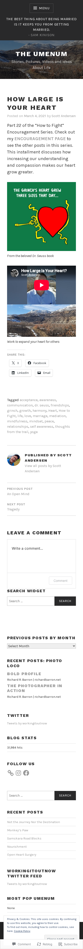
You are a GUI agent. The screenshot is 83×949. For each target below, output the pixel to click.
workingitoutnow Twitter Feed (31, 873)
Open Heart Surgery (21, 855)
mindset (36, 421)
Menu (44, 8)
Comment (61, 580)
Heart (52, 410)
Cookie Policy (22, 931)
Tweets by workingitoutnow (27, 723)
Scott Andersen (64, 116)
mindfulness (17, 421)
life (20, 416)
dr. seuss (42, 405)
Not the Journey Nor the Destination (33, 822)
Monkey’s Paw (17, 830)
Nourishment (17, 847)
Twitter (18, 715)
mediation (57, 416)
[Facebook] (26, 772)
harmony (39, 410)
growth (25, 410)
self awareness (41, 426)
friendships (60, 405)
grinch (12, 410)
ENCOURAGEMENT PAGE (40, 138)
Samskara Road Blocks (24, 838)
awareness (47, 400)
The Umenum (41, 54)
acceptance (29, 400)
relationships (17, 426)
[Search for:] (41, 601)
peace (49, 421)
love (27, 416)
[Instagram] (18, 772)
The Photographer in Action (34, 688)
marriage (40, 416)
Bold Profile (24, 673)
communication (20, 405)
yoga (34, 432)
